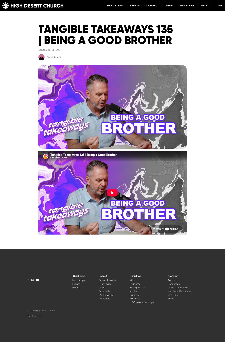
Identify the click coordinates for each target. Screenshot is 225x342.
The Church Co (34, 316)
